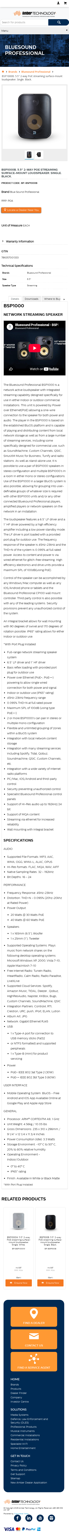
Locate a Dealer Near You (22, 210)
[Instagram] (51, 1518)
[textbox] (24, 22)
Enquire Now (20, 1283)
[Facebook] (17, 1518)
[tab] (15, 299)
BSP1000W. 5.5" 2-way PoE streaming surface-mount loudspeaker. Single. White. (18, 1241)
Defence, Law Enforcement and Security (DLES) (29, 1421)
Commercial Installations (25, 1435)
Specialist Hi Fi (19, 1443)
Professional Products (24, 1426)
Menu (4, 30)
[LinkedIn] (28, 1518)
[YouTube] (40, 1518)
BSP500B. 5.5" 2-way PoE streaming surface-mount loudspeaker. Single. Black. (50, 1241)
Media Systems (19, 1414)
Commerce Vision (21, 1514)
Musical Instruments (23, 1431)
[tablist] (34, 746)
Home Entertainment (23, 1448)
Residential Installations (25, 1439)
